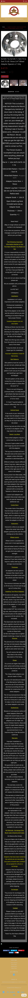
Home (3, 27)
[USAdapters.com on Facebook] (14, 975)
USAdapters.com (17, 987)
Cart (26, 1)
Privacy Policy (14, 964)
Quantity (3, 72)
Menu (4, 1)
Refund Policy (14, 968)
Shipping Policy (14, 966)
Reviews (17, 91)
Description (11, 91)
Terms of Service (14, 962)
